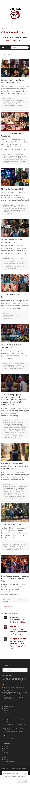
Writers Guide (7, 714)
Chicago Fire (7, 261)
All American (7, 207)
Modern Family (10, 161)
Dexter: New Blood (13, 208)
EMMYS (22, 426)
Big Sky (18, 207)
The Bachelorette (8, 432)
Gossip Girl (17, 158)
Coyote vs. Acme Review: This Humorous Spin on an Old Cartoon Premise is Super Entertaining (15, 694)
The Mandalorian (21, 434)
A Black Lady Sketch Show (10, 422)
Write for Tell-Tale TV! (9, 710)
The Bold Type (12, 366)
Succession (12, 265)
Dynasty (21, 261)
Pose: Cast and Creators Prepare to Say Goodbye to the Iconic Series (15, 578)
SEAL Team (18, 430)
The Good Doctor (13, 434)
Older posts (7, 607)
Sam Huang (18, 99)
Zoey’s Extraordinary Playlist (16, 498)
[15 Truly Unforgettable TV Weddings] (15, 121)
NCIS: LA (23, 429)
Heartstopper (7, 102)
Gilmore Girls (11, 158)
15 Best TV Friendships (11, 524)
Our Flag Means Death (14, 103)
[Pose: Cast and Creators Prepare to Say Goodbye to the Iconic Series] (15, 564)
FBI (5, 427)
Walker (5, 268)
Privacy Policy (7, 712)
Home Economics (15, 102)
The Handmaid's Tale (20, 265)
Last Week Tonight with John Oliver (16, 488)
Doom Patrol (18, 100)
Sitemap (6, 715)
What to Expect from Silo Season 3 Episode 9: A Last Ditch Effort (18, 619)
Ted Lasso (21, 491)
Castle (15, 156)
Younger (18, 549)
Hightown (20, 208)
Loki (8, 429)
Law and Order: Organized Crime (16, 263)
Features (6, 601)
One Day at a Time (18, 317)
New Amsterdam (8, 430)
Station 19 (16, 210)
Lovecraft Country (8, 490)
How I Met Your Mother (14, 159)
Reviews (6, 746)
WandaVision (19, 368)
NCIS (19, 429)
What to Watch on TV (9, 754)
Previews (6, 752)
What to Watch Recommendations (14, 37)
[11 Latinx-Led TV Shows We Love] (15, 282)
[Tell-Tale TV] (15, 13)
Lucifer (6, 546)
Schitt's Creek (7, 548)
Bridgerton (23, 486)
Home (2, 28)
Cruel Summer (13, 365)
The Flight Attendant (12, 494)
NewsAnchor (25, 768)
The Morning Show (8, 266)
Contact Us (6, 708)
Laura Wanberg (19, 543)
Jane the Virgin (23, 159)
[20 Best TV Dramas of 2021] (15, 177)
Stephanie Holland (19, 421)
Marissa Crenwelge (8, 315)
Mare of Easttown (14, 429)
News (13, 430)
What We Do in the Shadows (16, 105)
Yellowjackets (7, 107)
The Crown (21, 432)
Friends (18, 156)
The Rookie (7, 435)
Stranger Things (21, 548)
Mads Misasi (20, 258)
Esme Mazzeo (18, 599)
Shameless (6, 265)
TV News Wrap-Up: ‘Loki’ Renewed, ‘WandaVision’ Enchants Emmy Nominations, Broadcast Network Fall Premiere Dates (14, 400)
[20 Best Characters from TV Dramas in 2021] (15, 228)
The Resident (16, 266)
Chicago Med (21, 424)
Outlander (16, 161)
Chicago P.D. (7, 426)
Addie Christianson (19, 154)
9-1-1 (5, 260)
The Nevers (13, 368)
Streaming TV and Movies (11, 40)
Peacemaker (22, 103)
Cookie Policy (8, 777)
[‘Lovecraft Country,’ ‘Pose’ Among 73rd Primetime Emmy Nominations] (15, 451)
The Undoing (18, 496)
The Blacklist (16, 432)
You (11, 213)
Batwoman (6, 365)
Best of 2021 (13, 207)
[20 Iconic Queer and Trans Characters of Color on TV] (15, 68)
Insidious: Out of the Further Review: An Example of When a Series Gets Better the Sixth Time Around (14, 689)
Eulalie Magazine (9, 684)
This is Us (21, 212)
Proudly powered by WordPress (9, 768)
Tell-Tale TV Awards (9, 761)
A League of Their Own (9, 100)
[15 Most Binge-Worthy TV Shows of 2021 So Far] (15, 333)
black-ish (10, 424)
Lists (20, 102)
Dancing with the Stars (15, 426)
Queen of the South (8, 210)
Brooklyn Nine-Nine (9, 156)
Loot (23, 102)
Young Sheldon (13, 437)
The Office (9, 163)
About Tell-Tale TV (8, 706)
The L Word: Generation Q (12, 212)
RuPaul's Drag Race (8, 491)
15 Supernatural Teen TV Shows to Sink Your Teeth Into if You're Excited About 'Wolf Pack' (18, 644)
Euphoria (23, 100)
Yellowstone (7, 213)
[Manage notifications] (25, 774)
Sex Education (14, 548)
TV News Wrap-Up (18, 435)
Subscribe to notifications (9, 739)
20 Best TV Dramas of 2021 (12, 189)
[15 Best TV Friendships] (15, 512)
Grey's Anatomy (9, 427)
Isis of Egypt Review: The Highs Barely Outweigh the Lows (13, 697)
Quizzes (6, 759)
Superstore (6, 105)
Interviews (6, 748)
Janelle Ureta (21, 205)
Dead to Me (19, 544)
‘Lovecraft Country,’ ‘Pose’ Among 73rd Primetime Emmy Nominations (14, 466)
